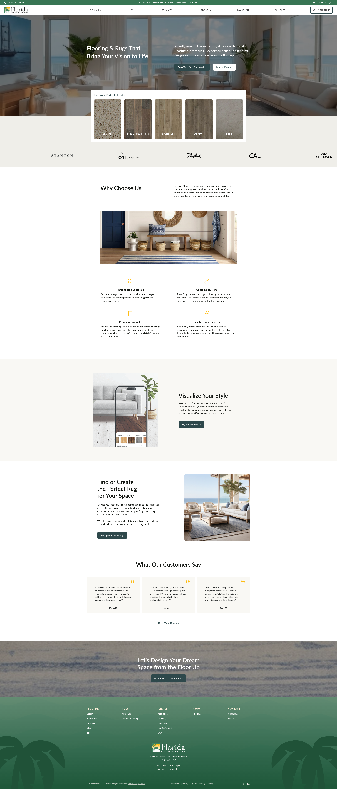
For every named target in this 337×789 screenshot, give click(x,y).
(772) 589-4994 (168, 760)
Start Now (193, 2)
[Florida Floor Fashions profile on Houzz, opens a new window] (248, 784)
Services (167, 10)
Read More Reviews (168, 623)
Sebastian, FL (325, 2)
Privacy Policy (187, 783)
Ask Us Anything (322, 10)
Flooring (93, 10)
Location (243, 10)
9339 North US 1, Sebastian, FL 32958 (168, 756)
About (205, 10)
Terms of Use (175, 783)
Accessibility (200, 783)
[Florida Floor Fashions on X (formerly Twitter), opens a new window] (243, 784)
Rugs (130, 10)
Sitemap (210, 783)
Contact (280, 10)
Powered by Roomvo (136, 783)
